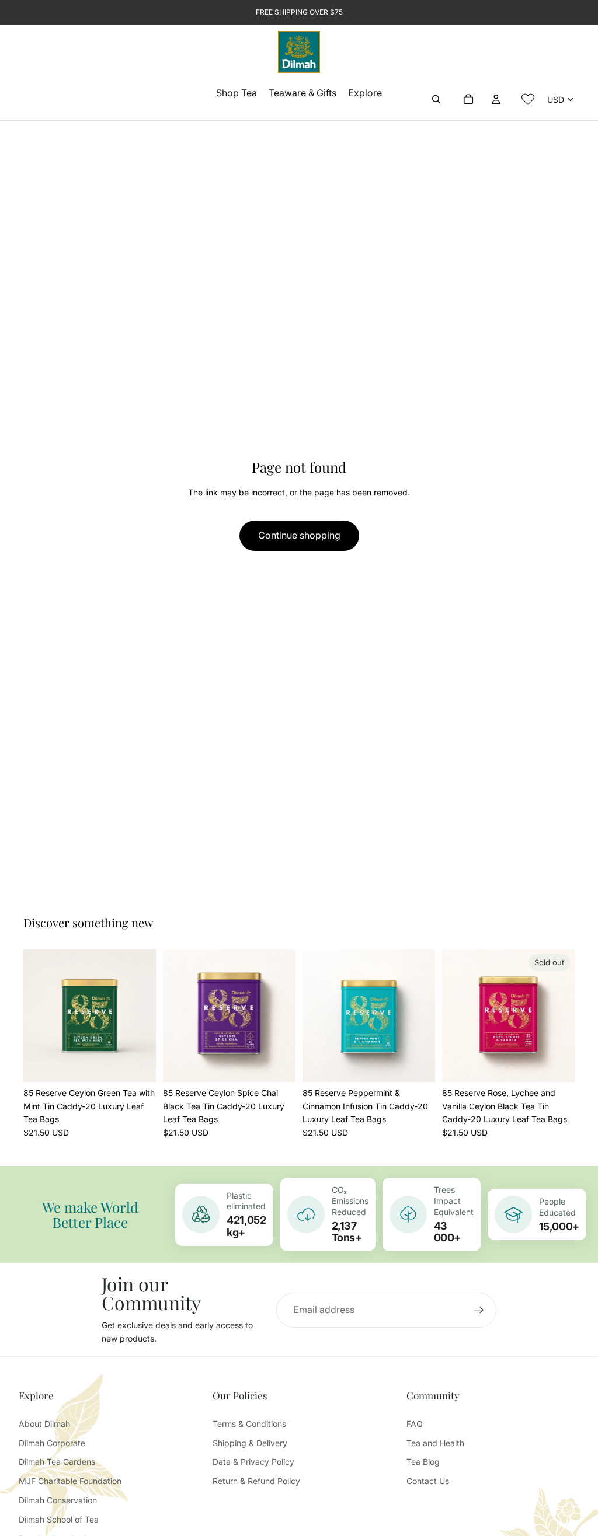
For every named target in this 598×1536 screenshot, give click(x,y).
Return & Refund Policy (256, 1481)
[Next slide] (143, 1016)
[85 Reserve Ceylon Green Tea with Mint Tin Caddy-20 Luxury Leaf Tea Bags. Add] (137, 1063)
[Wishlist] (528, 99)
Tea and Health (435, 1443)
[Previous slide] (36, 1016)
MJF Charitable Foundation (70, 1481)
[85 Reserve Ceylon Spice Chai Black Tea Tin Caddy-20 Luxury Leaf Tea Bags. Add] (277, 1063)
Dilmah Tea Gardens (57, 1462)
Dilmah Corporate (52, 1443)
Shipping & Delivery (250, 1443)
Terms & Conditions (249, 1424)
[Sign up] (479, 1310)
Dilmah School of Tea (59, 1519)
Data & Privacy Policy (253, 1462)
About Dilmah (44, 1424)
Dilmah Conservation (58, 1500)
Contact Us (427, 1481)
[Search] (436, 99)
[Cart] (468, 99)
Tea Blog (423, 1462)
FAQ (414, 1424)
